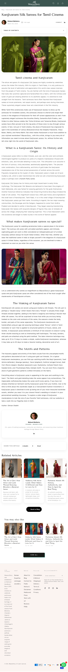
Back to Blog (35, 509)
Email (39, 446)
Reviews (26, 604)
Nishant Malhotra (34, 422)
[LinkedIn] (34, 433)
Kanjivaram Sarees (58, 91)
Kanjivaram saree (9, 156)
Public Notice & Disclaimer (27, 586)
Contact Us (27, 581)
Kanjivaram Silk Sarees (29, 82)
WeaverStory (26, 135)
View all (34, 555)
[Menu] (5, 3)
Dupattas (17, 578)
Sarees (16, 575)
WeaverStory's (44, 291)
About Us (27, 575)
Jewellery (17, 584)
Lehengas (17, 581)
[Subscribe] (63, 576)
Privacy (36, 592)
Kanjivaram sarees (37, 138)
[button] (53, 3)
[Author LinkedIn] (64, 22)
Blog (3, 9)
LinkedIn (25, 446)
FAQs (25, 606)
